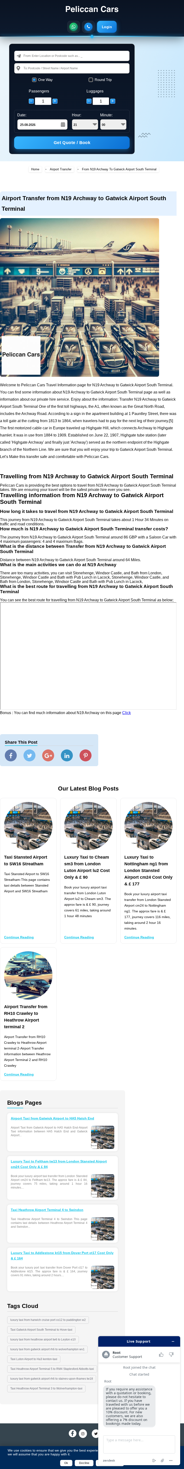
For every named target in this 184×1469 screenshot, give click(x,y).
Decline (84, 1463)
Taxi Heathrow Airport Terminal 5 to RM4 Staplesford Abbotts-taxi (52, 1369)
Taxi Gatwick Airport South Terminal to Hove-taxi (41, 1329)
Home (35, 169)
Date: (21, 115)
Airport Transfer (60, 169)
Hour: (76, 115)
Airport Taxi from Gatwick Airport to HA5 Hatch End (52, 1118)
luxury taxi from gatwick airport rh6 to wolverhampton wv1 (47, 1349)
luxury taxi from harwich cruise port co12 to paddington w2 (48, 1320)
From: (27, 56)
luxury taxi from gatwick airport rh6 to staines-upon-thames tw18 (51, 1378)
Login (107, 27)
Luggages (95, 91)
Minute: (106, 115)
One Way (45, 80)
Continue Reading (19, 937)
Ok (66, 1463)
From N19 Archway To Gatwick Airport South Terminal (119, 169)
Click (126, 713)
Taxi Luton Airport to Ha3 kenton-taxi (33, 1359)
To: (25, 68)
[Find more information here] (139, 1400)
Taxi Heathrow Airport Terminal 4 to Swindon (47, 1210)
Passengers (39, 91)
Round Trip (103, 80)
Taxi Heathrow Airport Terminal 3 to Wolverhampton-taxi (46, 1388)
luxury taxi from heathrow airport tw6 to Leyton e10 (43, 1339)
